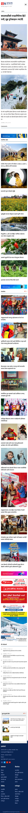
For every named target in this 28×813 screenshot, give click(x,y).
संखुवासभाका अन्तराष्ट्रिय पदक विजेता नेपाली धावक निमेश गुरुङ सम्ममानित (12, 511)
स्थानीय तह (3, 780)
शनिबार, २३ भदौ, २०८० (7, 666)
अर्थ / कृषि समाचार (19, 773)
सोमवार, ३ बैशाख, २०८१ (8, 676)
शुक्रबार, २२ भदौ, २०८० (7, 701)
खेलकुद (16, 775)
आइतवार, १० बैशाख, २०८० (8, 660)
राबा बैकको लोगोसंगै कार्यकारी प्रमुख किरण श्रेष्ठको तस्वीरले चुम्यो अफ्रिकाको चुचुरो (12, 566)
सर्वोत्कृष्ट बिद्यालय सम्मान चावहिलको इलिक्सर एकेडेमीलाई (13, 420)
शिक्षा (2, 773)
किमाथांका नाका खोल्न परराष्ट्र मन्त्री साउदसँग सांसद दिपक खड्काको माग (13, 367)
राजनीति (3, 790)
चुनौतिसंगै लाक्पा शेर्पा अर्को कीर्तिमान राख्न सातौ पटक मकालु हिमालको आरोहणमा (13, 342)
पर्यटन (16, 778)
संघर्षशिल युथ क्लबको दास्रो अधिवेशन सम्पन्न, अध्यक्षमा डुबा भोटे (13, 395)
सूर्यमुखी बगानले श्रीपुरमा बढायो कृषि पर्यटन (12, 214)
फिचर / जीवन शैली (5, 797)
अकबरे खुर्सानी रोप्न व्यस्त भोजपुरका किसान (12, 258)
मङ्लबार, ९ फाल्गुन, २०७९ (8, 688)
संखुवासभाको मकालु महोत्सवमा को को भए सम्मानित (12, 319)
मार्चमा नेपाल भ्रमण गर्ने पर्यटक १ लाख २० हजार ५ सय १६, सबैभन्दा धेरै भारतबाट (14, 165)
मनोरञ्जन (3, 801)
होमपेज (2, 12)
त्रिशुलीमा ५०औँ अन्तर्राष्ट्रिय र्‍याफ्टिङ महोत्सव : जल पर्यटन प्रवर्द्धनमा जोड (13, 235)
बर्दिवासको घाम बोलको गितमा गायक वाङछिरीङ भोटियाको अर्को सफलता (13, 469)
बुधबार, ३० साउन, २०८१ (8, 671)
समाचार (2, 775)
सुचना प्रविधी (4, 778)
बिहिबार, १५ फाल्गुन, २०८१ (8, 649)
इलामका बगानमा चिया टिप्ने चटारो (10, 280)
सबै (25, 291)
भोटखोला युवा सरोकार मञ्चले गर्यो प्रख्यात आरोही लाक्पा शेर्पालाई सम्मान (14, 538)
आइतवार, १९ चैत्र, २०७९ (8, 682)
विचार (2, 771)
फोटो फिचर (17, 794)
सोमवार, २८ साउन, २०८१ (8, 695)
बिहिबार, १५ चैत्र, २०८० (7, 654)
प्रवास (16, 782)
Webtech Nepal (22, 812)
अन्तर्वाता (17, 771)
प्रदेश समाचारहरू (18, 780)
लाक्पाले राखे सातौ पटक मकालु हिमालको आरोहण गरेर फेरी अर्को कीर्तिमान (12, 444)
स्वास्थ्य (2, 782)
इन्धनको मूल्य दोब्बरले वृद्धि (8, 191)
